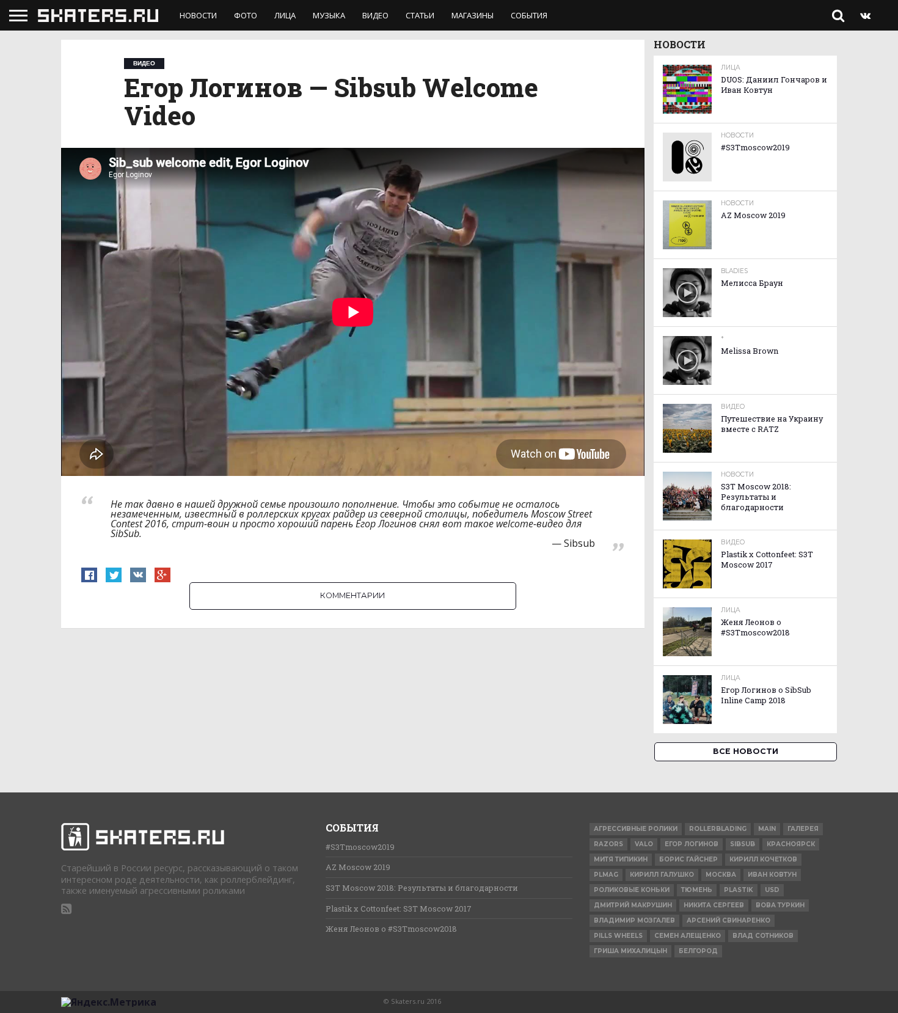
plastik (738, 890)
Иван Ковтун (772, 875)
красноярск (791, 844)
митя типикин (621, 859)
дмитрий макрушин (633, 905)
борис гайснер (688, 859)
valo (644, 844)
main (767, 829)
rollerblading (718, 829)
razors (608, 844)
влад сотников (763, 936)
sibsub (742, 844)
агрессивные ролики (635, 829)
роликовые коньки (632, 890)
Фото (245, 15)
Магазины (472, 15)
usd (772, 890)
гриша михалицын (630, 951)
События (529, 15)
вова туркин (780, 905)
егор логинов (691, 844)
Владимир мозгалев (634, 920)
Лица (285, 15)
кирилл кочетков (763, 859)
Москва (721, 875)
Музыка (329, 15)
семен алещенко (687, 936)
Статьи (420, 15)
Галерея (803, 829)
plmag (606, 875)
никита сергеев (714, 905)
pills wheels (618, 936)
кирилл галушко (662, 875)
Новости (198, 15)
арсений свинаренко (728, 920)
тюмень (696, 890)
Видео (375, 15)
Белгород (698, 951)
